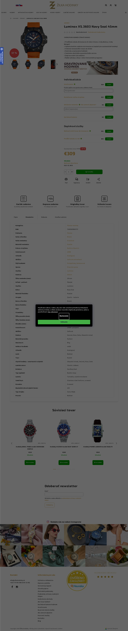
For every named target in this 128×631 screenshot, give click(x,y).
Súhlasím (64, 322)
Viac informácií (53, 312)
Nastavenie (64, 316)
